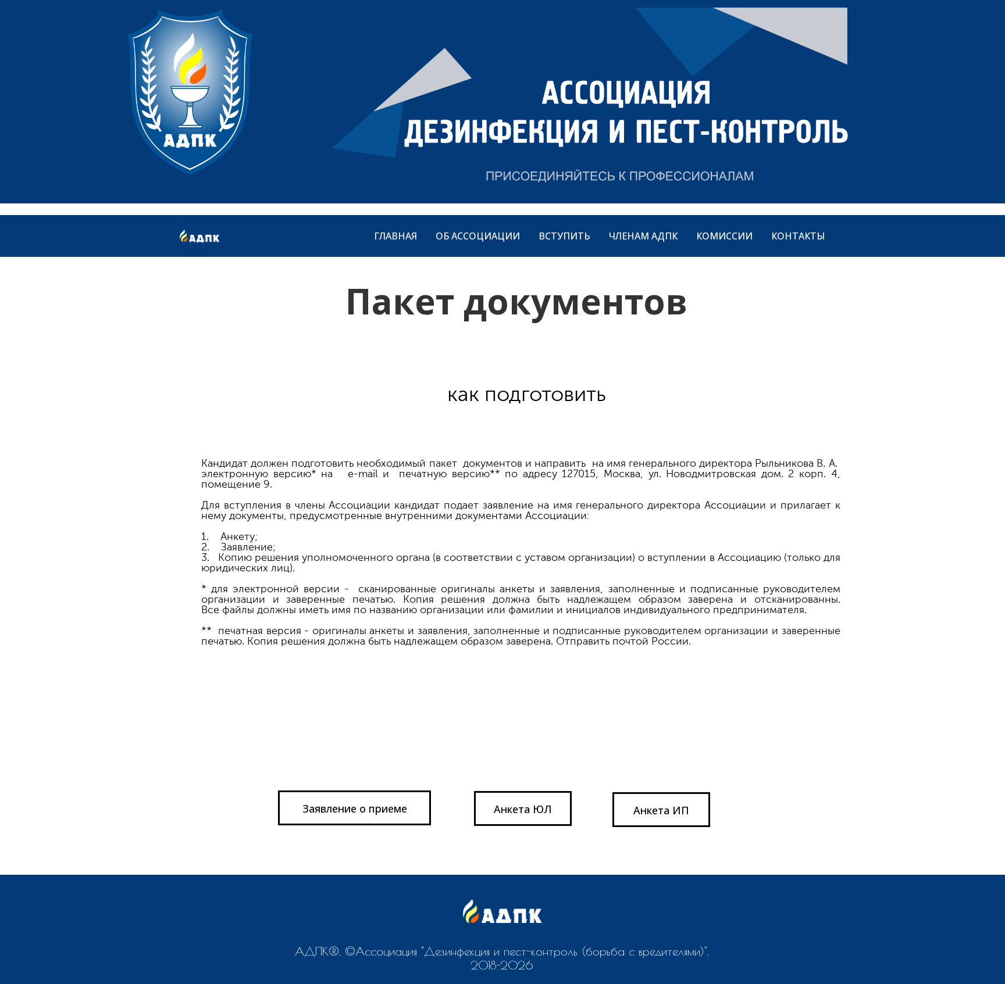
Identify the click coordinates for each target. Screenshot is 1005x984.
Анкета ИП (661, 810)
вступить (564, 236)
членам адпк (643, 236)
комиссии (724, 236)
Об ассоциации (478, 236)
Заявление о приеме (354, 808)
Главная (395, 236)
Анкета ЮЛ (523, 809)
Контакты (798, 236)
